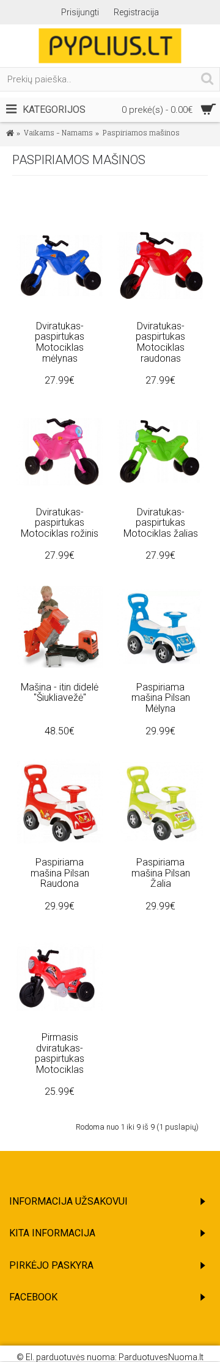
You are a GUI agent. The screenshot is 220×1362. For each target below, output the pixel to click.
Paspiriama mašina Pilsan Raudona (60, 872)
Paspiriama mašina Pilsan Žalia (160, 872)
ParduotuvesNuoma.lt (161, 1357)
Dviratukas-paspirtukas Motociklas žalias (160, 522)
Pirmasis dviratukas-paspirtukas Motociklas (59, 1053)
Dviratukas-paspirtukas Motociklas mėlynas (59, 342)
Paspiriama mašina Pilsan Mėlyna (160, 697)
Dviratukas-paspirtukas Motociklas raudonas (160, 342)
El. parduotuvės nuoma (70, 1357)
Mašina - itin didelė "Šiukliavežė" (59, 692)
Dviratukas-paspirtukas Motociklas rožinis (59, 522)
